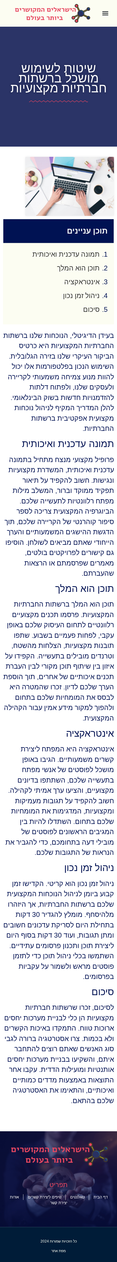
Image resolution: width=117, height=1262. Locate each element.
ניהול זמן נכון (81, 296)
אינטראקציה (82, 282)
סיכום (91, 309)
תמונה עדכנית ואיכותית (66, 254)
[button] (105, 13)
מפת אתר (58, 1251)
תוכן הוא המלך (78, 268)
